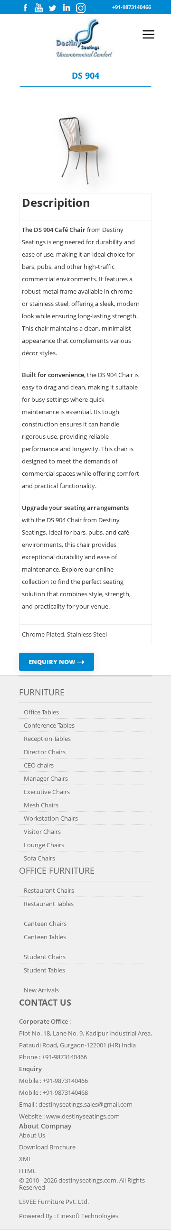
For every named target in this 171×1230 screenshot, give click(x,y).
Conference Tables (49, 725)
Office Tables (41, 712)
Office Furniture (57, 870)
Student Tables (44, 970)
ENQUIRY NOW (52, 661)
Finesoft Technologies (87, 1216)
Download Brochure (47, 1147)
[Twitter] (52, 10)
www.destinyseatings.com (83, 1116)
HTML (27, 1170)
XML (25, 1159)
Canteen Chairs (45, 923)
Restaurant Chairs (49, 890)
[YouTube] (39, 10)
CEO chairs (39, 765)
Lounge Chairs (44, 845)
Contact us (45, 1002)
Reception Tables (47, 738)
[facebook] (25, 10)
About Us (32, 1135)
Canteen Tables (45, 937)
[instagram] (81, 10)
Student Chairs (45, 957)
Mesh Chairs (41, 805)
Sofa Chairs (39, 858)
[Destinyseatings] (85, 55)
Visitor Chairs (42, 831)
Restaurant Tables (49, 903)
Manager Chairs (46, 778)
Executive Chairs (47, 791)
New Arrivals (41, 990)
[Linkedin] (66, 10)
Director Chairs (45, 752)
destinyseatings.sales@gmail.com (85, 1104)
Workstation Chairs (51, 818)
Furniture (42, 692)
